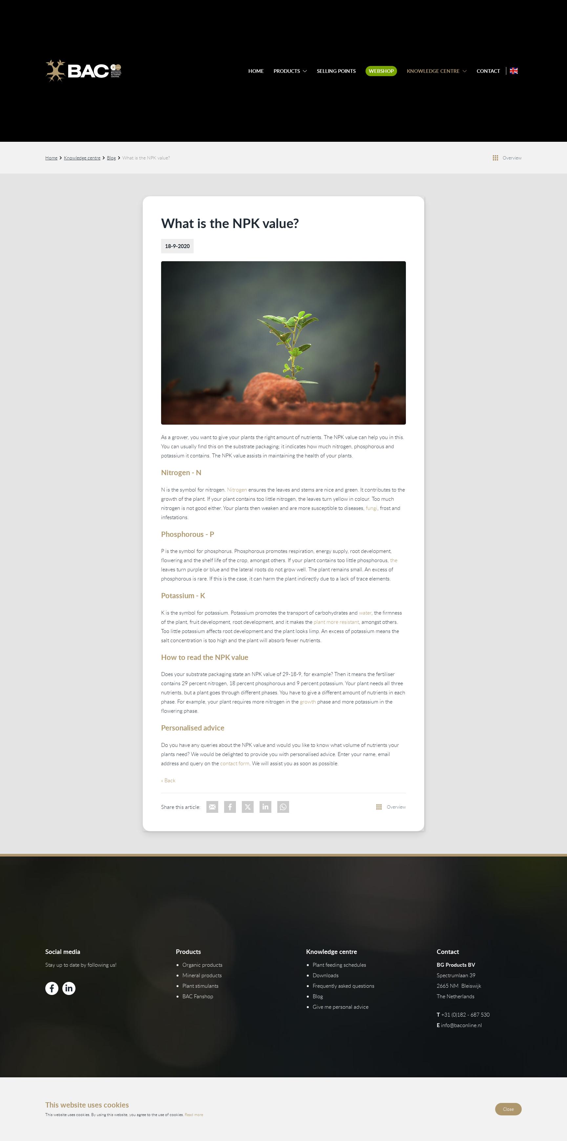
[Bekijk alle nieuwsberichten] (495, 158)
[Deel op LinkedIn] (265, 807)
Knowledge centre (433, 71)
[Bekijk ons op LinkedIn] (68, 988)
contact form (234, 763)
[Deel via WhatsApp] (283, 807)
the (393, 560)
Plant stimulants (200, 985)
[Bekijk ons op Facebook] (51, 988)
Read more (194, 1114)
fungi (371, 508)
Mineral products (202, 975)
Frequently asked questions (343, 985)
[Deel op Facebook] (230, 807)
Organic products (202, 964)
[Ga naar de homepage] (83, 70)
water (365, 612)
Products (287, 71)
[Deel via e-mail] (212, 807)
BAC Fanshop (197, 996)
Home (256, 71)
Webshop (381, 71)
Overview (512, 158)
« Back (168, 780)
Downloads (326, 975)
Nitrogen (237, 489)
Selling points (336, 71)
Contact (488, 71)
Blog (111, 158)
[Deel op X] (248, 807)
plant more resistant (336, 621)
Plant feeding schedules (339, 964)
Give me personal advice (340, 1006)
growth (308, 701)
